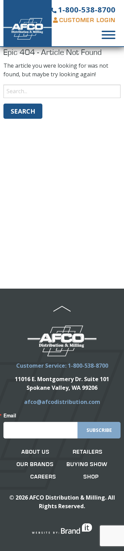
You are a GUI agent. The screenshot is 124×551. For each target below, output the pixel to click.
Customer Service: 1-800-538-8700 (62, 365)
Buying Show (86, 464)
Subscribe (99, 430)
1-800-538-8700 (86, 9)
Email (9, 415)
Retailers (88, 452)
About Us (35, 452)
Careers (43, 477)
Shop (91, 477)
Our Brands (35, 464)
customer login (87, 20)
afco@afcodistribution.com (62, 402)
